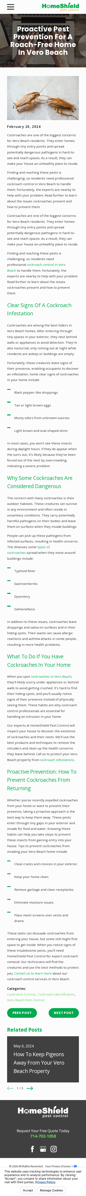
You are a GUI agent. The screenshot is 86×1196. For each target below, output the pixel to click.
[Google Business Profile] (43, 1149)
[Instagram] (54, 1149)
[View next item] (30, 1088)
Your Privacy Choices (58, 1166)
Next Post (63, 1013)
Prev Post (22, 1013)
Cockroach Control (21, 994)
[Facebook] (32, 1149)
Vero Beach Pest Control (25, 1000)
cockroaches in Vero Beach (51, 676)
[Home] (60, 7)
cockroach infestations (57, 760)
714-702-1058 (43, 1136)
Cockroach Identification (56, 994)
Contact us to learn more (33, 973)
